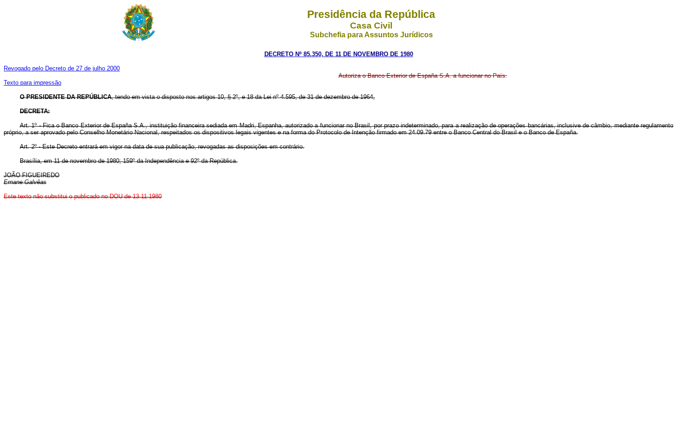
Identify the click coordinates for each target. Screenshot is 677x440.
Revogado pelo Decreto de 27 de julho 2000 (62, 68)
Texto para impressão (32, 82)
